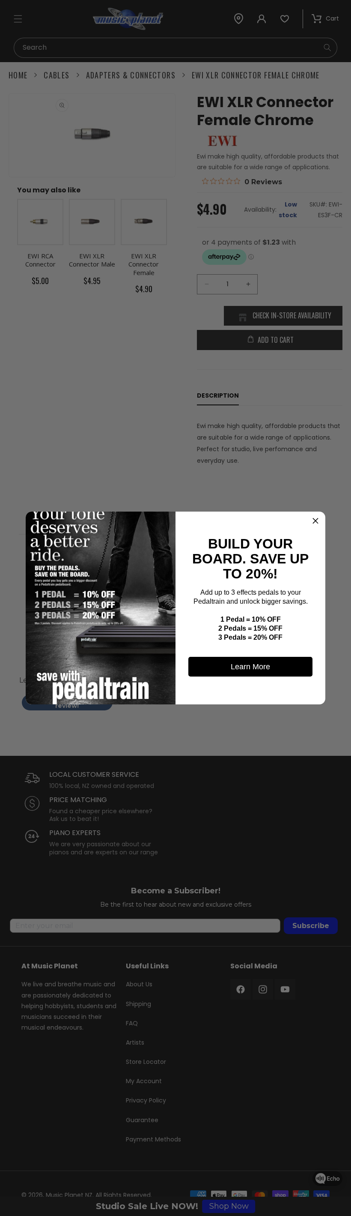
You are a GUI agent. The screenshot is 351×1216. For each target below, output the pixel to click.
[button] (315, 521)
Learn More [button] (250, 666)
